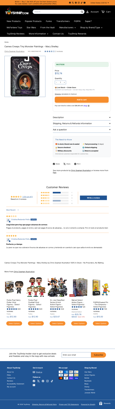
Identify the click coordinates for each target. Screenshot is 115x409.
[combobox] (59, 12)
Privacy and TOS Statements (69, 404)
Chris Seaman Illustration (14, 51)
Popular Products (33, 21)
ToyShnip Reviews (15, 33)
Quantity (58, 78)
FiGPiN (77, 21)
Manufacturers (66, 27)
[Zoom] (25, 76)
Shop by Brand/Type (90, 27)
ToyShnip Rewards (77, 33)
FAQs (9, 375)
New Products (13, 21)
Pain (54, 172)
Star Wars (31, 27)
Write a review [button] (93, 198)
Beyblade (87, 381)
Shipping (58, 94)
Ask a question (60, 129)
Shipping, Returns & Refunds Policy (44, 404)
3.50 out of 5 (27, 197)
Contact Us (58, 33)
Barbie (86, 378)
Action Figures (89, 375)
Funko (49, 21)
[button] (49, 51)
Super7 (88, 21)
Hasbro (52, 314)
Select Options (14, 323)
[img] (11, 216)
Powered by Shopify (88, 404)
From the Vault (47, 27)
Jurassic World (89, 393)
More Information (37, 33)
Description (58, 117)
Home (6, 42)
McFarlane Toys (14, 27)
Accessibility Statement (15, 384)
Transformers (63, 21)
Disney (86, 387)
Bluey (86, 384)
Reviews (10, 381)
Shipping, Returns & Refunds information (72, 123)
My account (11, 387)
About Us (10, 372)
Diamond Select (77, 312)
